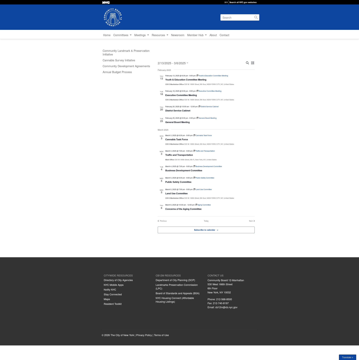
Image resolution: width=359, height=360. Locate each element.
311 (226, 2)
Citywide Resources (118, 275)
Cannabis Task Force (176, 139)
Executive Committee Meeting (181, 95)
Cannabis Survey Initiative (119, 60)
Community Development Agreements (126, 66)
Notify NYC (110, 289)
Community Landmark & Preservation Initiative (126, 52)
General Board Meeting (177, 122)
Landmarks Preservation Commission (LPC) (177, 286)
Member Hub (195, 35)
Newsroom (177, 35)
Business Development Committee (183, 170)
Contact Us (216, 275)
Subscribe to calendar (204, 229)
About (213, 35)
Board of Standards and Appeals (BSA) (178, 293)
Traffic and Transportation (179, 154)
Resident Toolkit (113, 304)
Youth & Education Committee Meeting (185, 79)
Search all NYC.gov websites (243, 2)
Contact (224, 35)
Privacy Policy (144, 335)
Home (107, 35)
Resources (159, 35)
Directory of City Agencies (118, 280)
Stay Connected (113, 294)
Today (206, 221)
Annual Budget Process (117, 72)
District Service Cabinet (177, 110)
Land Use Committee (176, 193)
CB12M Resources (168, 275)
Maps (107, 299)
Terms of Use (161, 335)
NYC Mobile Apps (114, 285)
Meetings (140, 35)
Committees (121, 35)
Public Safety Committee (178, 181)
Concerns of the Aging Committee (183, 209)
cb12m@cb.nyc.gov (226, 307)
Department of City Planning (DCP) (175, 280)
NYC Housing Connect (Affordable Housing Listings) (175, 299)
